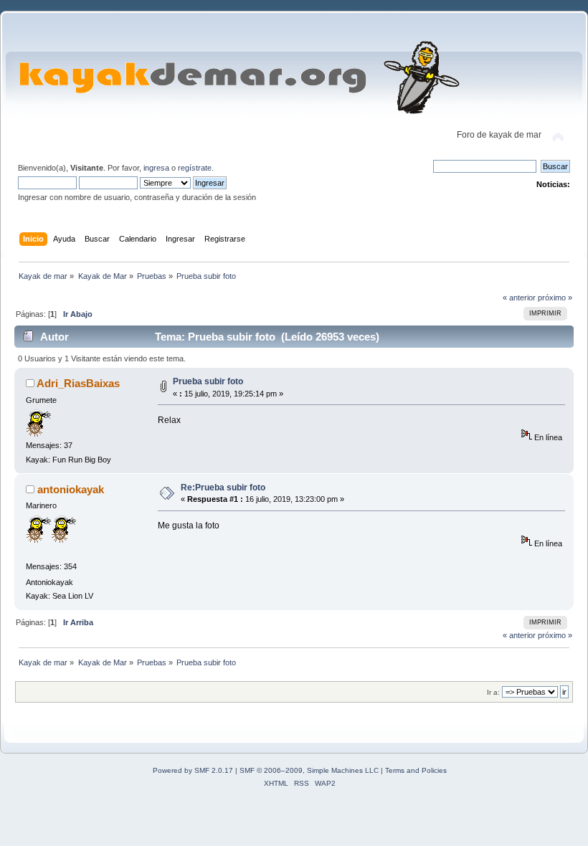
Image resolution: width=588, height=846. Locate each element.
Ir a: (493, 692)
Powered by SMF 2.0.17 (193, 770)
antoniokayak (70, 489)
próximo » (555, 297)
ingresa (156, 167)
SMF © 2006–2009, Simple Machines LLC (309, 770)
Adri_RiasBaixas (78, 383)
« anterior (519, 297)
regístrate (195, 167)
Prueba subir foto (208, 381)
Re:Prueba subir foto (223, 488)
